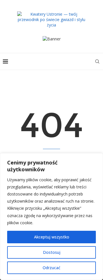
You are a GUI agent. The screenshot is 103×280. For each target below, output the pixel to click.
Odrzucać (51, 267)
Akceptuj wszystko (51, 237)
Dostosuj (51, 252)
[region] (51, 216)
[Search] (97, 61)
